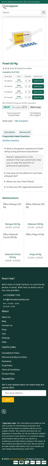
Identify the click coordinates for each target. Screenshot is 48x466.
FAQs (4, 342)
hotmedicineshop (17, 459)
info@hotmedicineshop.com (16, 299)
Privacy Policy (8, 374)
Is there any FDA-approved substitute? (25, 187)
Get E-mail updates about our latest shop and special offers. (23, 386)
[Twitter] (24, 411)
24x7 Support (35, 115)
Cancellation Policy (11, 353)
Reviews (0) (25, 132)
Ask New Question (10, 140)
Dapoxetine (32, 103)
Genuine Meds (13, 115)
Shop (4, 329)
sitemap (5, 338)
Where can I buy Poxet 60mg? (20, 181)
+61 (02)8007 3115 (11, 295)
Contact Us (7, 325)
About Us (6, 317)
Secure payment (14, 113)
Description (9, 132)
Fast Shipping (35, 113)
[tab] (9, 132)
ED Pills (24, 103)
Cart (4, 334)
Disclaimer (6, 361)
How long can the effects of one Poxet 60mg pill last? (23, 174)
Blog (4, 321)
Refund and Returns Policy (14, 357)
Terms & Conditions (11, 369)
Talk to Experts (21, 121)
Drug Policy (7, 365)
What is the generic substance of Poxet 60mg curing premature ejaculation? (23, 150)
